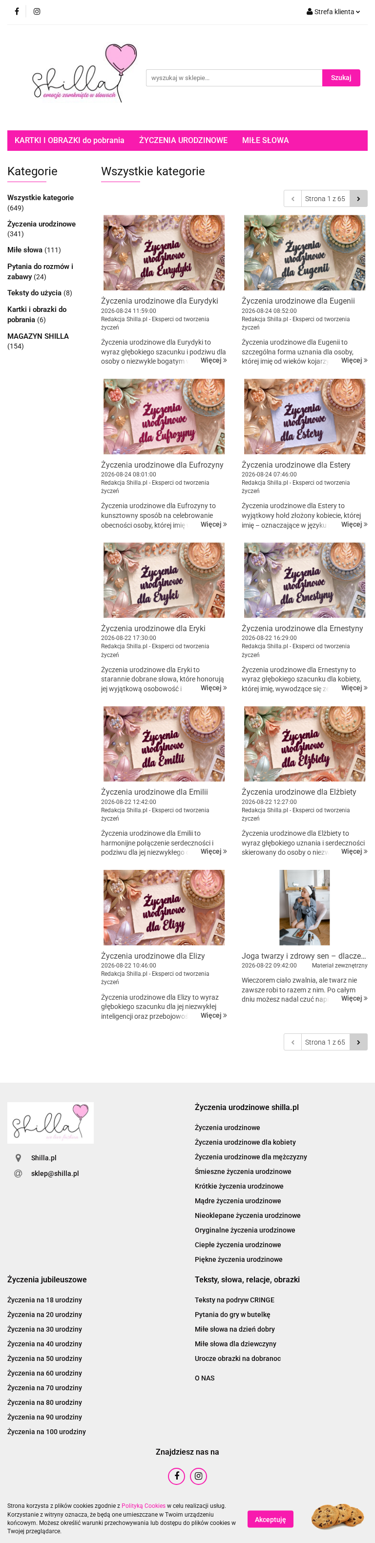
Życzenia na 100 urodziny (46, 1432)
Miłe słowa (25, 250)
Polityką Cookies (144, 1505)
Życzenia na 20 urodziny (44, 1314)
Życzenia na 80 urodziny (44, 1402)
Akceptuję (270, 1519)
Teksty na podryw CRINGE (234, 1300)
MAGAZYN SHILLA (38, 336)
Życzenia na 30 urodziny (44, 1329)
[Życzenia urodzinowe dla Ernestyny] (305, 580)
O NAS (204, 1378)
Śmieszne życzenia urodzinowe (243, 1171)
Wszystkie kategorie (40, 197)
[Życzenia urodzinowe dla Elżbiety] (305, 744)
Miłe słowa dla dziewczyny (235, 1344)
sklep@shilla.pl (55, 1173)
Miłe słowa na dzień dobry (235, 1329)
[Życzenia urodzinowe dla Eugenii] (305, 252)
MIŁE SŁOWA (265, 140)
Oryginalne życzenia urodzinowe (245, 1230)
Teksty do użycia (35, 292)
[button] (247, 1108)
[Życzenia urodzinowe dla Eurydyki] (164, 252)
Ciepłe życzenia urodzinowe (238, 1245)
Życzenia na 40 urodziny (44, 1344)
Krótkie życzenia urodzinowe (239, 1186)
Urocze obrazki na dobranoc (238, 1358)
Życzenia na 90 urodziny (44, 1417)
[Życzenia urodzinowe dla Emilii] (164, 744)
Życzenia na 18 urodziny (44, 1300)
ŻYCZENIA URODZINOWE (183, 140)
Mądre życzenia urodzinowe (238, 1201)
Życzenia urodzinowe (41, 224)
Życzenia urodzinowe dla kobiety (245, 1142)
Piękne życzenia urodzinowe (239, 1259)
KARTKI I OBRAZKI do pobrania (70, 140)
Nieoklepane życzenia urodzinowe (248, 1215)
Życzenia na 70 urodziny (44, 1388)
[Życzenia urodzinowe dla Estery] (305, 416)
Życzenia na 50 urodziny (44, 1358)
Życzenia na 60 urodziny (44, 1373)
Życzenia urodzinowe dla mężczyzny (251, 1157)
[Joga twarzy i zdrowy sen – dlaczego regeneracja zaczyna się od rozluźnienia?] (305, 908)
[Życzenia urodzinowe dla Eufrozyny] (164, 416)
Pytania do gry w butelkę (233, 1314)
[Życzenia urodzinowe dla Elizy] (164, 908)
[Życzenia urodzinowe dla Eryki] (164, 580)
